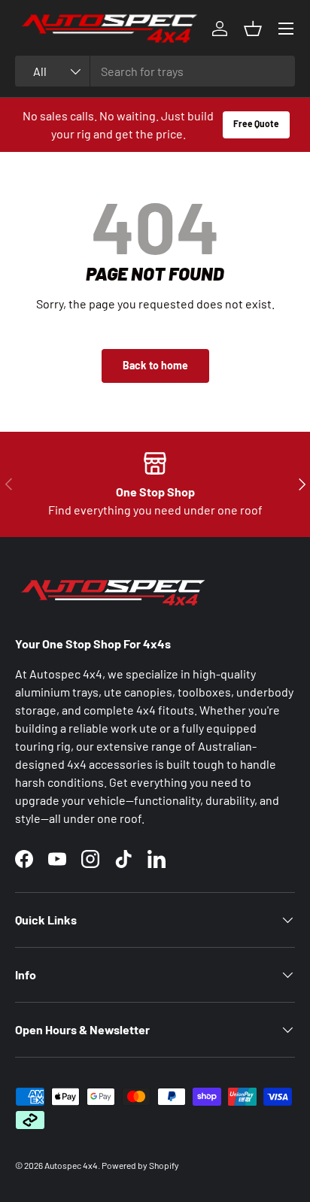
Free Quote (256, 123)
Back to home (155, 365)
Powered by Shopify (140, 1165)
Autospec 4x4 (71, 1165)
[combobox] (155, 71)
